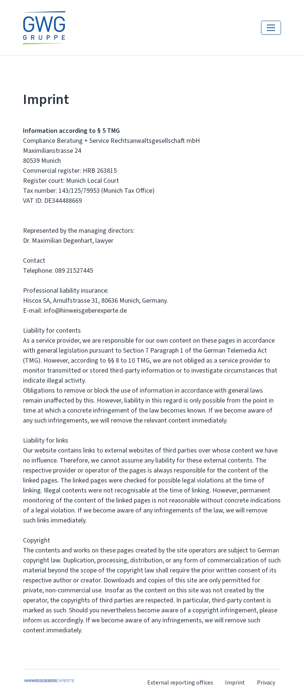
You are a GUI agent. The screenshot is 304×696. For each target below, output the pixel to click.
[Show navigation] (271, 28)
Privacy (266, 682)
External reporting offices (180, 682)
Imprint (235, 682)
